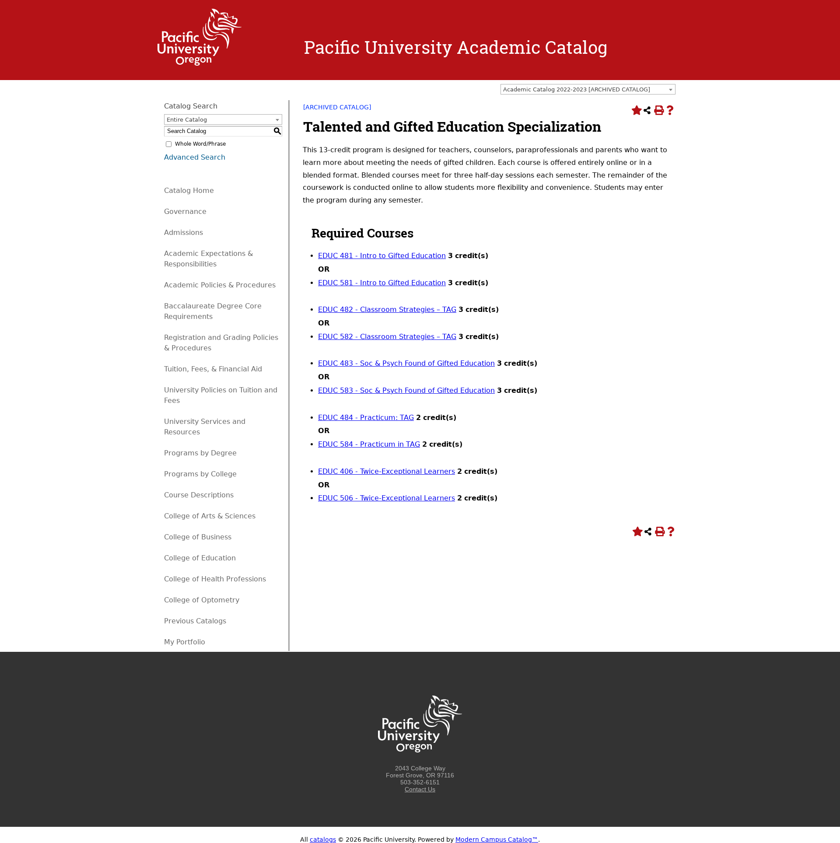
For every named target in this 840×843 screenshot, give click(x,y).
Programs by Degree (200, 453)
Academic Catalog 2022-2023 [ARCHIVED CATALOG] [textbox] (576, 89)
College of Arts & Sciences (210, 516)
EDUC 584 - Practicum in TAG (369, 444)
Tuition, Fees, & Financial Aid (213, 369)
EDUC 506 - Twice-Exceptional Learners (386, 498)
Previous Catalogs (195, 621)
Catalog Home (189, 190)
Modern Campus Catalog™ (496, 839)
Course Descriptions (199, 495)
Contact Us (420, 789)
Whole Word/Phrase (200, 144)
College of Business (197, 537)
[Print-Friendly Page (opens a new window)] (658, 110)
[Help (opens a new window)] (670, 110)
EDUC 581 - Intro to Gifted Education (382, 283)
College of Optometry (201, 600)
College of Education (200, 558)
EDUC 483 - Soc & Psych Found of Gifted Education (406, 363)
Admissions (183, 232)
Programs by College (200, 474)
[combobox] (588, 89)
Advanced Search (194, 157)
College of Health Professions (215, 579)
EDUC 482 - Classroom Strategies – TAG (387, 309)
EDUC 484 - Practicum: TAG (366, 417)
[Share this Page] (647, 110)
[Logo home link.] (200, 63)
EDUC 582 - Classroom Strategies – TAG (387, 336)
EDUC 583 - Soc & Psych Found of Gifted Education (406, 390)
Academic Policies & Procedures (220, 285)
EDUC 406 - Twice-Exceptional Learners (386, 471)
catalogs (323, 839)
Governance (185, 211)
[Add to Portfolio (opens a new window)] (635, 110)
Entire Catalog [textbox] (187, 119)
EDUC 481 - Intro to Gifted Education (382, 256)
